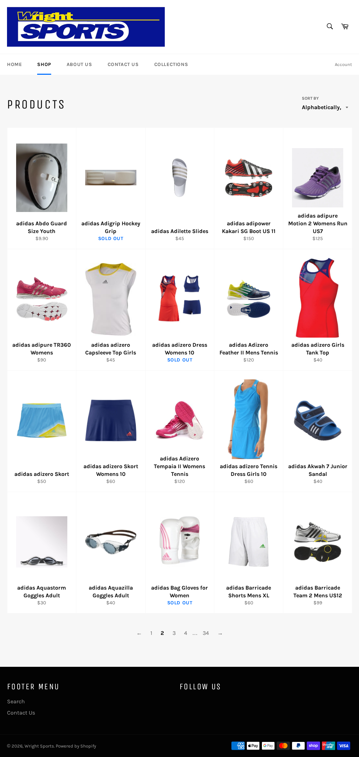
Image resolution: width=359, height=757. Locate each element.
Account (343, 64)
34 (206, 633)
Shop (44, 64)
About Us (79, 64)
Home (14, 64)
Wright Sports (39, 746)
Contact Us (123, 64)
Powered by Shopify (76, 746)
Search (16, 701)
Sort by (310, 98)
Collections (171, 64)
